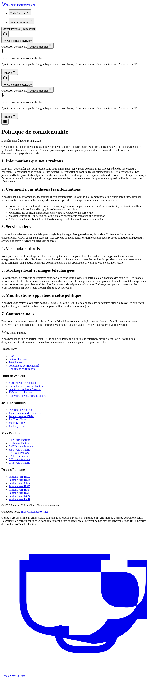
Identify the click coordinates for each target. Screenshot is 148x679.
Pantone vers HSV (19, 486)
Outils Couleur (17, 13)
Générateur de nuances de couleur (28, 395)
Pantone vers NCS (19, 496)
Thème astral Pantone (21, 392)
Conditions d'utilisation (22, 368)
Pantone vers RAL (19, 492)
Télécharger (29, 29)
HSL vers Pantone (19, 452)
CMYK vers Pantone (21, 446)
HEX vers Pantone (19, 439)
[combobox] (9, 72)
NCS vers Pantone (19, 459)
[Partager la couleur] (5, 34)
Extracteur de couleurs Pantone (26, 386)
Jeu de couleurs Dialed (21, 416)
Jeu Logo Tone (17, 426)
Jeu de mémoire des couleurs (25, 413)
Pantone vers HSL (19, 489)
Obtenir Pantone (11, 29)
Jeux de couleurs (19, 22)
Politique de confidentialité (24, 365)
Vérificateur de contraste (22, 382)
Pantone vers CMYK (21, 483)
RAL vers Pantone (19, 456)
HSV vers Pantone (19, 449)
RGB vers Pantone (19, 443)
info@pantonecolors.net (34, 511)
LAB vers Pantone (19, 462)
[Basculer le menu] (5, 122)
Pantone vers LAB (19, 499)
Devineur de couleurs (21, 409)
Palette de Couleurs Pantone (25, 389)
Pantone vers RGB (19, 479)
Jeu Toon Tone (17, 419)
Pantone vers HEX (19, 476)
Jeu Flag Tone (17, 422)
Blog (11, 355)
